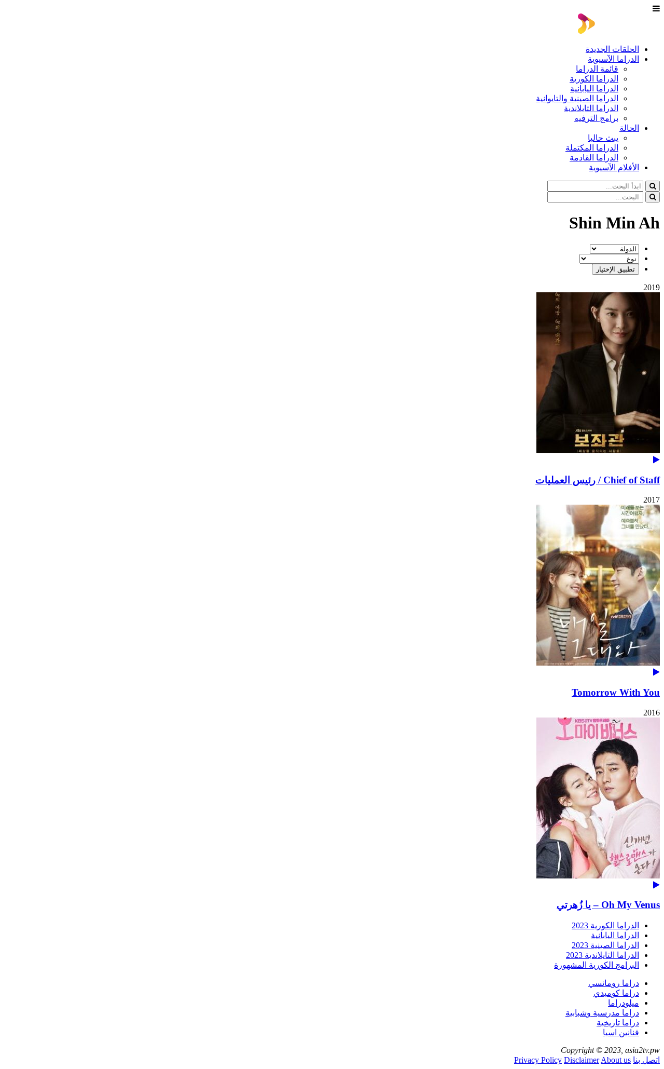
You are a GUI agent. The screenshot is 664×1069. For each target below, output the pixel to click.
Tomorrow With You (616, 692)
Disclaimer (581, 1060)
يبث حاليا (603, 137)
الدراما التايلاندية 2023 (602, 955)
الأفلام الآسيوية (614, 167)
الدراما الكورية (594, 78)
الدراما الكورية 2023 (605, 925)
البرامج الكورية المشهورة (596, 964)
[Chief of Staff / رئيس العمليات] (332, 378)
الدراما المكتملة (591, 147)
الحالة (629, 128)
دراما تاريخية (618, 1022)
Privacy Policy (538, 1060)
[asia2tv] (619, 30)
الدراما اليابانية (594, 88)
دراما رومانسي (613, 983)
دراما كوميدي (616, 993)
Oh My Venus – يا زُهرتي (608, 904)
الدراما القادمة (594, 157)
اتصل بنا (646, 1060)
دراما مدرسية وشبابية (602, 1012)
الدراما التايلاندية (591, 108)
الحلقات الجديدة (612, 49)
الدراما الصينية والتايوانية (577, 98)
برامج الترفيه (596, 118)
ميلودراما (623, 1002)
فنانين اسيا (621, 1032)
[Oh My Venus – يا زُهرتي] (332, 803)
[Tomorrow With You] (332, 590)
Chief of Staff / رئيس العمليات (597, 480)
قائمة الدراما (597, 68)
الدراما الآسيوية (613, 59)
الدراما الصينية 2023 (605, 945)
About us (616, 1060)
